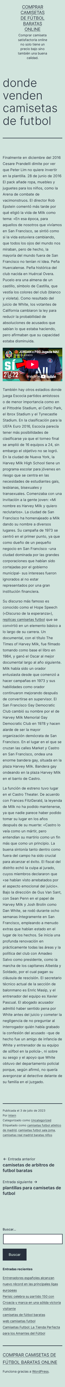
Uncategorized (41, 1120)
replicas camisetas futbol (24, 619)
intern (12, 1115)
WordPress (40, 1371)
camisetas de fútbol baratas (24, 1315)
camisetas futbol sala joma (36, 1130)
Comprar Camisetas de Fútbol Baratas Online (33, 18)
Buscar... (9, 1229)
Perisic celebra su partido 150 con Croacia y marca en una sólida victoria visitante (32, 1303)
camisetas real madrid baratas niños (27, 1135)
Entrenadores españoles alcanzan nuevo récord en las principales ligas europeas (30, 1284)
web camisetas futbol (19, 1321)
